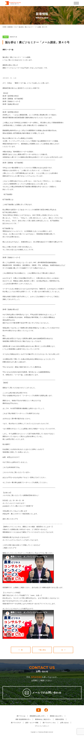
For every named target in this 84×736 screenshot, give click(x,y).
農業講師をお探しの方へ (37, 716)
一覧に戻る (42, 650)
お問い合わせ (64, 722)
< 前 (21, 650)
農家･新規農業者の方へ (23, 719)
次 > (63, 650)
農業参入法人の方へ (56, 716)
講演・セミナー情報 (31, 722)
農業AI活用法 (59, 719)
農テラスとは (21, 716)
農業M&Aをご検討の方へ (43, 719)
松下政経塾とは (8, 199)
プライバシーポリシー (42, 726)
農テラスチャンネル (49, 722)
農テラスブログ (16, 722)
